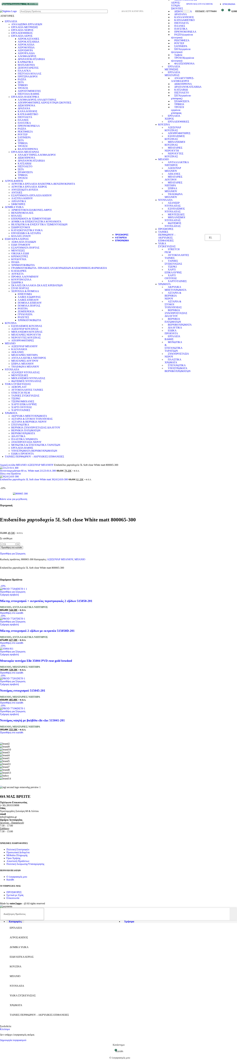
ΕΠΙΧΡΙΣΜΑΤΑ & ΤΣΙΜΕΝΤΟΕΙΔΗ (31, 218)
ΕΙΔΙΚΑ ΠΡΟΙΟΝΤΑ (171, 332)
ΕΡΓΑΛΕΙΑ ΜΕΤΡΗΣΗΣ (172, 68)
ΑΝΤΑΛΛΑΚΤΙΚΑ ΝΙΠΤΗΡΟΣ (177, 163)
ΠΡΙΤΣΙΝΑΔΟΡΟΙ (27, 76)
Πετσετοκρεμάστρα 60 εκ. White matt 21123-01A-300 (28, 470)
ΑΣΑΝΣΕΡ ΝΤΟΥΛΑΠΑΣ (173, 204)
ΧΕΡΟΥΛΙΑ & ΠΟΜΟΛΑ (25, 291)
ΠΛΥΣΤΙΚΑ (181, 28)
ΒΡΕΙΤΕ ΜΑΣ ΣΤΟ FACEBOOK (199, 4)
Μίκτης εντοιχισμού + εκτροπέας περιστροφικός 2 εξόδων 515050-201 (46, 601)
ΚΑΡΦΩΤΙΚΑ (25, 62)
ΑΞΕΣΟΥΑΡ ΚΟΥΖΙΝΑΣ (173, 129)
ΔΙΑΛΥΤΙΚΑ (175, 327)
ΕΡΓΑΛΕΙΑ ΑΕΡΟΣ (21, 35)
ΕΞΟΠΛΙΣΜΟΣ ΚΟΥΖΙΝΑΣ (175, 137)
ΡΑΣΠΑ (22, 79)
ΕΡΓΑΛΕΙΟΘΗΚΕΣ (178, 121)
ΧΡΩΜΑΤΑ (164, 284)
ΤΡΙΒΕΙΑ (179, 104)
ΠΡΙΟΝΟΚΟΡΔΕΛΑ (185, 31)
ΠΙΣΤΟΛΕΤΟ (181, 92)
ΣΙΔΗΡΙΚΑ (17, 282)
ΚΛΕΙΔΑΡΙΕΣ (18, 270)
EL (210, 237)
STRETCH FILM (20, 392)
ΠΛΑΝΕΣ (179, 25)
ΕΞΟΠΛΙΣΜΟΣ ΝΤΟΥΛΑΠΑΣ (175, 210)
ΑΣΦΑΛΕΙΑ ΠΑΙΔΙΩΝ (23, 241)
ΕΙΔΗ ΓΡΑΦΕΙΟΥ (20, 244)
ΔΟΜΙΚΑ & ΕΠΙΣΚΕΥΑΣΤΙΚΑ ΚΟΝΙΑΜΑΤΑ (36, 221)
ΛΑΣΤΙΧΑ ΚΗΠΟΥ (22, 198)
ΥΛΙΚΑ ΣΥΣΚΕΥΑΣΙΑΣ (167, 245)
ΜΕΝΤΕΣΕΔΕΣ (176, 214)
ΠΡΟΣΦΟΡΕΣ (165, 229)
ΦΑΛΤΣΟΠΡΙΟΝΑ (184, 63)
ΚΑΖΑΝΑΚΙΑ (19, 349)
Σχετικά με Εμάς (15, 895)
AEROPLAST (19, 387)
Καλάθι (10, 879)
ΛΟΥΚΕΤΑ (17, 273)
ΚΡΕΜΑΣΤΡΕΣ (19, 256)
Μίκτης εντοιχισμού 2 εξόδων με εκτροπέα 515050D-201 (37, 630)
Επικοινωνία (12, 898)
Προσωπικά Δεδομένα (18, 852)
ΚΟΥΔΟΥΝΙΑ (18, 259)
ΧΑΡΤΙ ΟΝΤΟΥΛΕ (171, 277)
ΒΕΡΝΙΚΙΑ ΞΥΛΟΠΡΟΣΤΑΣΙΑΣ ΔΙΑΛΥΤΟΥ (176, 313)
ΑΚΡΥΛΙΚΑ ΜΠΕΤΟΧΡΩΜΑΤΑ (176, 288)
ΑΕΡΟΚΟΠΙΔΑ (26, 47)
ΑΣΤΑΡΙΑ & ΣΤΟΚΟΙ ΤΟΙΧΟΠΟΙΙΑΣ (173, 304)
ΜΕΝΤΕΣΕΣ (18, 250)
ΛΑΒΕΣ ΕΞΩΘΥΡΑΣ (29, 297)
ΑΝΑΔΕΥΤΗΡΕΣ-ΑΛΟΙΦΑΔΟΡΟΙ (182, 79)
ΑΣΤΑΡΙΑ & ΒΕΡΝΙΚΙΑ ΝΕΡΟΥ (173, 295)
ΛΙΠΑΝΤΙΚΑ (18, 201)
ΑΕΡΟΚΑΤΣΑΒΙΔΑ (28, 41)
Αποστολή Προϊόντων (17, 861)
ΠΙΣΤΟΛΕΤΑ (181, 23)
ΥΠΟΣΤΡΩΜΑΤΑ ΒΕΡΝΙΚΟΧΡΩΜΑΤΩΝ (178, 369)
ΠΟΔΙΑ (15, 262)
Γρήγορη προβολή (9, 594)
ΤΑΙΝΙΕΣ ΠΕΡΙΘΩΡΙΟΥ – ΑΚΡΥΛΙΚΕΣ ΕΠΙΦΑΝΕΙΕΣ (167, 236)
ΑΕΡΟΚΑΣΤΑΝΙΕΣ (28, 38)
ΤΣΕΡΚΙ (172, 266)
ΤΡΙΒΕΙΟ (23, 85)
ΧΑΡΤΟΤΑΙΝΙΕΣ (177, 281)
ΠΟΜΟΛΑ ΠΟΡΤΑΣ (29, 305)
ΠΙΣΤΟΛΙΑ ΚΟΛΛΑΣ (29, 73)
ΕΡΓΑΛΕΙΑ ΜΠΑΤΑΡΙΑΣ (172, 74)
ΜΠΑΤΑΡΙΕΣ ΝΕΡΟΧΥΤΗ (173, 149)
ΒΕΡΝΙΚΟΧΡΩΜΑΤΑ (180, 324)
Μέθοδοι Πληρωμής (17, 855)
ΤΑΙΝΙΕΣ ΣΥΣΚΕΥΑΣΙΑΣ (173, 262)
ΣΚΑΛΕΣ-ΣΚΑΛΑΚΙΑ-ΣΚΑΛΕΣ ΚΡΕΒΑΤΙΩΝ (37, 285)
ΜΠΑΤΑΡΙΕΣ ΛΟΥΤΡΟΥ (173, 178)
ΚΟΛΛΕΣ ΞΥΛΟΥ (21, 236)
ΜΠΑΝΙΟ (163, 159)
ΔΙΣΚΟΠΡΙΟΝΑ (183, 11)
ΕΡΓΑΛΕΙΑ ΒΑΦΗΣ (172, 338)
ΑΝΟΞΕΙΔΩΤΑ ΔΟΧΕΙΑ (24, 189)
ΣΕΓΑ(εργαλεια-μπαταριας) (181, 97)
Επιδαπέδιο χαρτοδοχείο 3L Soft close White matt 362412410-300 (34, 479)
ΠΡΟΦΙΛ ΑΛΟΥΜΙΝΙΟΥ (25, 276)
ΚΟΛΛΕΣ (16, 215)
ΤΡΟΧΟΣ (23, 88)
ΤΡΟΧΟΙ (22, 146)
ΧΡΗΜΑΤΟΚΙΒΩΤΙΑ (23, 265)
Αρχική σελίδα (8, 465)
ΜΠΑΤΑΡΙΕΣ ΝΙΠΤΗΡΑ (173, 184)
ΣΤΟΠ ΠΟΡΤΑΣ (20, 288)
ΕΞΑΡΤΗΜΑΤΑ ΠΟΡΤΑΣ (25, 247)
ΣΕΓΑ (21, 82)
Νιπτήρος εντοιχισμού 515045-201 (22, 690)
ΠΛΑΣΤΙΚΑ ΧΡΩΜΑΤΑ (173, 361)
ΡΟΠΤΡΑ (23, 308)
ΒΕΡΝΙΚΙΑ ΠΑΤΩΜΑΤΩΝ (173, 320)
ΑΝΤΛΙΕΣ (16, 192)
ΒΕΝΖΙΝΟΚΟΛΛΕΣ (22, 212)
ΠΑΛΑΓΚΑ (24, 70)
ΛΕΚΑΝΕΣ (174, 173)
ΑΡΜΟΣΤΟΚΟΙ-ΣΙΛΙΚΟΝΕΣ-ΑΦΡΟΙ (31, 210)
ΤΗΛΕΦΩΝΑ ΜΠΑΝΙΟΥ (174, 195)
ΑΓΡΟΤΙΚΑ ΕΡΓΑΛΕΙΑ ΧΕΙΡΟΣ (29, 186)
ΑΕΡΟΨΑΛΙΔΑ (26, 53)
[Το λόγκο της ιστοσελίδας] (8, 11)
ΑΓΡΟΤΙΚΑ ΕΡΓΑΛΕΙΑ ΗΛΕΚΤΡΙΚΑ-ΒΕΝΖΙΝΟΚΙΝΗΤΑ (43, 183)
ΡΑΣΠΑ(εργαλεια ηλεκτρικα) (182, 36)
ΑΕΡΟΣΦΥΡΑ (25, 50)
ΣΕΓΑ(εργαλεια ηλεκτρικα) (180, 50)
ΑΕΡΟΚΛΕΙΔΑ (26, 44)
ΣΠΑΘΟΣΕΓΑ (181, 101)
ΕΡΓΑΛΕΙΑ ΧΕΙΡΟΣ (172, 117)
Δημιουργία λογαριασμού (13, 1040)
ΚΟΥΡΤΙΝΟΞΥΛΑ (21, 279)
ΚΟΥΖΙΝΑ (164, 124)
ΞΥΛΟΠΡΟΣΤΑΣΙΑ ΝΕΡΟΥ (26, 442)
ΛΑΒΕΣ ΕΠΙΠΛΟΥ (28, 299)
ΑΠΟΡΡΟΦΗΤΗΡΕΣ (179, 133)
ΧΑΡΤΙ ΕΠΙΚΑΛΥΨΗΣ (173, 271)
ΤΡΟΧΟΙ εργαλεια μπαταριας (177, 110)
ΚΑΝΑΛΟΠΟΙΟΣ (184, 17)
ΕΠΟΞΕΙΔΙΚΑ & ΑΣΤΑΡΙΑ (26, 233)
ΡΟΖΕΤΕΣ (23, 317)
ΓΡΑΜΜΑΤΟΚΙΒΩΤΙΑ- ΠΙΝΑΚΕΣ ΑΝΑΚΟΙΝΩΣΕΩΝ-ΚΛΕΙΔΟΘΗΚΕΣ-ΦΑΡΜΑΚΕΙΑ (59, 268)
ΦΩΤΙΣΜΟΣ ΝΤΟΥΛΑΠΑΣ (173, 224)
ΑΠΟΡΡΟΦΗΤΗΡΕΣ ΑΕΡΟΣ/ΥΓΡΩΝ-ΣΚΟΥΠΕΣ (44, 102)
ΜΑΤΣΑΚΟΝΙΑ (26, 65)
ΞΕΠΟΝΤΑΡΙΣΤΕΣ (28, 67)
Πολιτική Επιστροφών (17, 849)
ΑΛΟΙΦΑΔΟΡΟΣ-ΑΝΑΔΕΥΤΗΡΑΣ (37, 99)
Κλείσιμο (5, 1029)
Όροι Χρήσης (13, 858)
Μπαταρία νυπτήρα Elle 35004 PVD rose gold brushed (36, 660)
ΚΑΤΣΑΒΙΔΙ (181, 89)
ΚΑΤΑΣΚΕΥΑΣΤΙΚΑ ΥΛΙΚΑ (27, 230)
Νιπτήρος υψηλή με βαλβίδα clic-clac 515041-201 (32, 720)
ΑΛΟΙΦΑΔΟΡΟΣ (27, 56)
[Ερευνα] (186, 11)
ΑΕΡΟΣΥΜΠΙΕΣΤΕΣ (29, 91)
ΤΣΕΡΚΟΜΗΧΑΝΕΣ (22, 401)
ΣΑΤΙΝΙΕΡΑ (180, 46)
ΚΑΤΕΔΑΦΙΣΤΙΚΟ (184, 20)
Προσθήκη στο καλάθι (11, 547)
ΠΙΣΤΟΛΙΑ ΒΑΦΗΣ (28, 94)
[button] (11, 612)
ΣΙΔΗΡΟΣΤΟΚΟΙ (20, 227)
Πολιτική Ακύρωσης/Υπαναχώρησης (25, 864)
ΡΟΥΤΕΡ (179, 43)
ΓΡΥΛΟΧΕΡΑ (25, 314)
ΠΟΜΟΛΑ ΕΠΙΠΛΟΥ (30, 302)
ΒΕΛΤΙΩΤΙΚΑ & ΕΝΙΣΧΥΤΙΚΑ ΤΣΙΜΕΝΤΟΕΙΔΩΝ (39, 224)
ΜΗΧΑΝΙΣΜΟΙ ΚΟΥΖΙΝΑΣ (175, 143)
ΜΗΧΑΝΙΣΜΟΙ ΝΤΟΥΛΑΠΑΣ (175, 219)
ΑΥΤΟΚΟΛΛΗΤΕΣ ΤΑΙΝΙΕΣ (27, 389)
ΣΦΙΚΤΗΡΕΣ (18, 204)
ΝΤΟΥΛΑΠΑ (165, 200)
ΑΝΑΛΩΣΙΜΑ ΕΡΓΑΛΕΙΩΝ (26, 24)
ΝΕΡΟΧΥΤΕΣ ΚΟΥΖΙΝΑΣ (174, 155)
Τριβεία (178, 55)
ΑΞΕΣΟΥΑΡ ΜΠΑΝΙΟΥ (173, 169)
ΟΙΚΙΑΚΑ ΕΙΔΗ (20, 253)
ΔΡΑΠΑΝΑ (180, 14)
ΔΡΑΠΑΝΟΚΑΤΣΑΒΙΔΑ (188, 86)
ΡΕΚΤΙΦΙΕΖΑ (181, 40)
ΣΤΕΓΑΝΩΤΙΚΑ (177, 365)
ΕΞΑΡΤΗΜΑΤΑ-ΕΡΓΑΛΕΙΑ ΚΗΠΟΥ (31, 195)
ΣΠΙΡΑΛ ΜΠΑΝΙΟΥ (171, 190)
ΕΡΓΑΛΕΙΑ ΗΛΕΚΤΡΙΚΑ (25, 96)
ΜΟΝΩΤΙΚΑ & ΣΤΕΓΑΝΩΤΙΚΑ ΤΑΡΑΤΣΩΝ (173, 346)
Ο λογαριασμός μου (16, 876)
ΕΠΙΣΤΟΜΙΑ (25, 294)
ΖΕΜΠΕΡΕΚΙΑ (26, 311)
